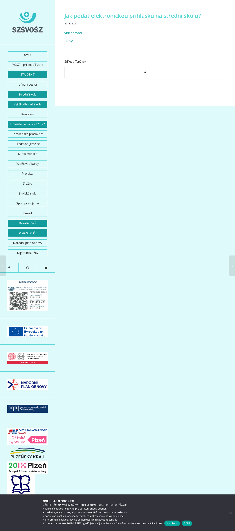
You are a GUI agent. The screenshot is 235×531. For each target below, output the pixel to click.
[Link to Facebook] (9, 267)
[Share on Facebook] (145, 72)
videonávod (73, 33)
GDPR (187, 523)
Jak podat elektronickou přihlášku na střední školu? (132, 15)
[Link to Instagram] (27, 267)
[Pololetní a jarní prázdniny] (3, 265)
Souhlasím (172, 523)
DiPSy (68, 41)
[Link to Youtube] (46, 267)
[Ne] (230, 512)
